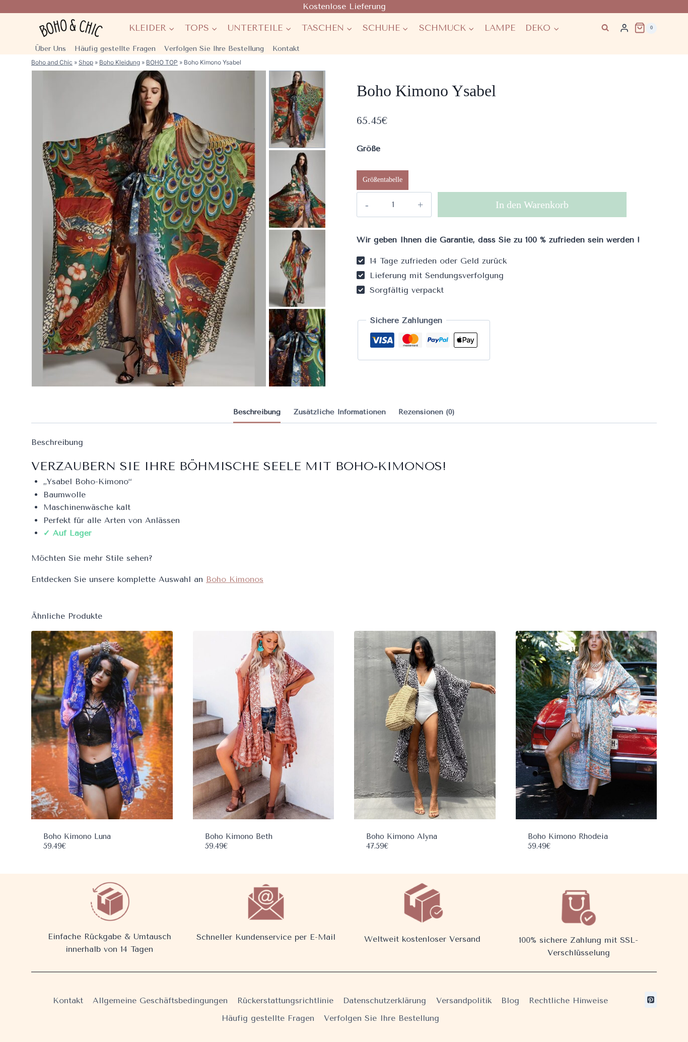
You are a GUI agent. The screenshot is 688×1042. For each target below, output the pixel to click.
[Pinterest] (651, 1000)
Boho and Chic (52, 62)
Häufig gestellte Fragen (115, 48)
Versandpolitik (464, 1000)
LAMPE (500, 28)
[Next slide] (296, 381)
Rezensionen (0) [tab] (426, 412)
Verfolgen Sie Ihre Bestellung (214, 48)
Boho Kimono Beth (238, 836)
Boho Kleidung (119, 62)
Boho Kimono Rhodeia (568, 836)
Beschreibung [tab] (257, 412)
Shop (86, 62)
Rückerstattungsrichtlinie (285, 1000)
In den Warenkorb (532, 204)
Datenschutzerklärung (384, 1000)
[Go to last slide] (296, 76)
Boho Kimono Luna (77, 836)
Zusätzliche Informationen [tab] (340, 412)
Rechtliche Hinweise (568, 1000)
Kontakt (286, 48)
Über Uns (50, 48)
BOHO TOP (162, 62)
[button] (297, 109)
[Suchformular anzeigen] (605, 28)
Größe (368, 148)
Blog (510, 1000)
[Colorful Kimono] (148, 228)
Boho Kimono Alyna (401, 836)
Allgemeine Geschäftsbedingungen (160, 1000)
